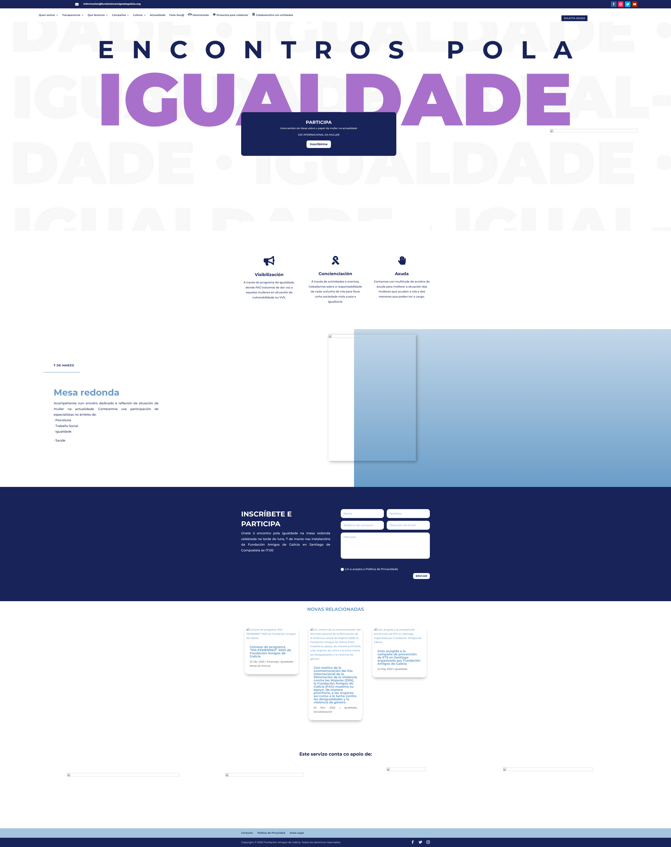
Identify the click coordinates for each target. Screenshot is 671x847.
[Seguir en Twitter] (627, 4)
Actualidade (157, 15)
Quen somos (47, 15)
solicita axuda (574, 18)
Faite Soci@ (176, 15)
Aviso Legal (297, 832)
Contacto (247, 832)
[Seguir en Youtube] (634, 4)
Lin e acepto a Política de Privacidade (371, 569)
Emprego (273, 661)
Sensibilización (323, 711)
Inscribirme (319, 144)
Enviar (421, 576)
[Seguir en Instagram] (620, 4)
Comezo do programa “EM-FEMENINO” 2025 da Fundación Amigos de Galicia (270, 651)
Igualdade (286, 661)
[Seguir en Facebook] (613, 4)
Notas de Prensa (260, 665)
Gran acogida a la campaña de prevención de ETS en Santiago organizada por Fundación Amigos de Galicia (398, 657)
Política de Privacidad (271, 832)
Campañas (119, 15)
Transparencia (71, 15)
